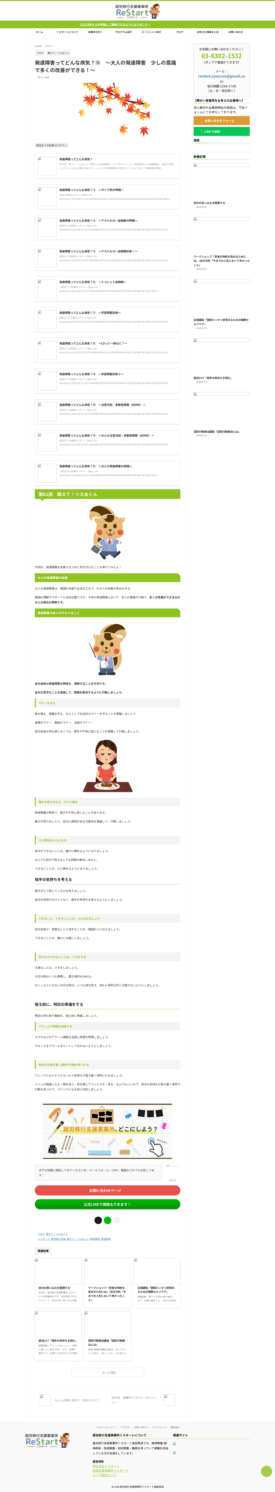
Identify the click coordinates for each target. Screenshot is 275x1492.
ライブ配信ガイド (105, 1475)
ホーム (39, 32)
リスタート (44, 1239)
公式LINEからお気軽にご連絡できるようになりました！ (62, 24)
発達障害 (95, 1239)
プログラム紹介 (123, 32)
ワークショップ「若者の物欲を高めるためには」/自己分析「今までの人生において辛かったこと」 (107, 1294)
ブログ (179, 32)
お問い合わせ (235, 32)
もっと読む (109, 1372)
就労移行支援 (58, 1239)
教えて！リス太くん (57, 1234)
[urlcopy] (117, 1220)
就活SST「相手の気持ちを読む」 (58, 1340)
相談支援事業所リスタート (111, 1470)
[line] (107, 1220)
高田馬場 (106, 1239)
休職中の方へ (95, 32)
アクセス (125, 1427)
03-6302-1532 (221, 55)
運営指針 (174, 1427)
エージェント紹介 (151, 32)
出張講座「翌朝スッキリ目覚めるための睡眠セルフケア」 (156, 1290)
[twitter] (98, 1220)
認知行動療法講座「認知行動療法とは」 (217, 431)
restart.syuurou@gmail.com (221, 78)
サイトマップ (159, 1427)
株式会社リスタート (106, 1466)
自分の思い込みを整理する (54, 1288)
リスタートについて (67, 32)
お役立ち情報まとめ (208, 32)
